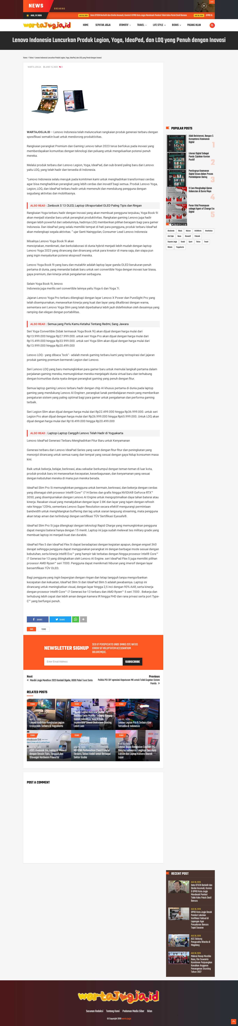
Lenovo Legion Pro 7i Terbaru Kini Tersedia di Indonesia (134, 724)
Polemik (197, 236)
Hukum (188, 230)
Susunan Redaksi (94, 1011)
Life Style (171, 236)
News (179, 236)
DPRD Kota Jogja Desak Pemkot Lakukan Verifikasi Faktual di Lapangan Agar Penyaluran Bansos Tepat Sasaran (201, 920)
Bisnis (180, 230)
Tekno (43, 629)
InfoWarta (197, 230)
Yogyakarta (180, 247)
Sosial (183, 241)
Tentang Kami (113, 1011)
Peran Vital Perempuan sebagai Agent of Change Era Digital (201, 208)
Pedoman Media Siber (133, 1011)
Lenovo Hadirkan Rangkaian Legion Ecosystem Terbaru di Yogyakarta (46, 724)
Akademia (171, 230)
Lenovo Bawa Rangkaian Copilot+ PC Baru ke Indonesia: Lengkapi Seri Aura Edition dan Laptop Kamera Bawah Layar (137, 752)
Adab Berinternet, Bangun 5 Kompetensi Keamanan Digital (201, 139)
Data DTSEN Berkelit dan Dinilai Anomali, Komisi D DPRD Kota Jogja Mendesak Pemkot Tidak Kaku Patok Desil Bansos (123, 15)
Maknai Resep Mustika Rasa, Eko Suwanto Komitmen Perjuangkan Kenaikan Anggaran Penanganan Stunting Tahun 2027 (201, 964)
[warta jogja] (119, 1004)
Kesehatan (209, 230)
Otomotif (188, 236)
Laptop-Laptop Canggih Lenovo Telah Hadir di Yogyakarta (86, 433)
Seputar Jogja (172, 241)
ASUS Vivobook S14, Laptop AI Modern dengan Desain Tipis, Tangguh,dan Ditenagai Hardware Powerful (47, 754)
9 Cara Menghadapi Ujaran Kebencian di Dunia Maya (200, 190)
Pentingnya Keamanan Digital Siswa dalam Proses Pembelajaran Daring (201, 174)
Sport (190, 241)
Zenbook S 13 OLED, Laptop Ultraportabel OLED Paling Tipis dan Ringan (95, 205)
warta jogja (126, 1019)
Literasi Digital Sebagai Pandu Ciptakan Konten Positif (199, 156)
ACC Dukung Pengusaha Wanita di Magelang (200, 942)
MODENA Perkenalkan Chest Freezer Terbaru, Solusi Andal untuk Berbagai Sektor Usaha (92, 754)
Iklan (149, 1011)
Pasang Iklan (194, 25)
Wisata (170, 247)
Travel (206, 241)
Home (86, 25)
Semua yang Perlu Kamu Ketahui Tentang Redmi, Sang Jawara (88, 324)
